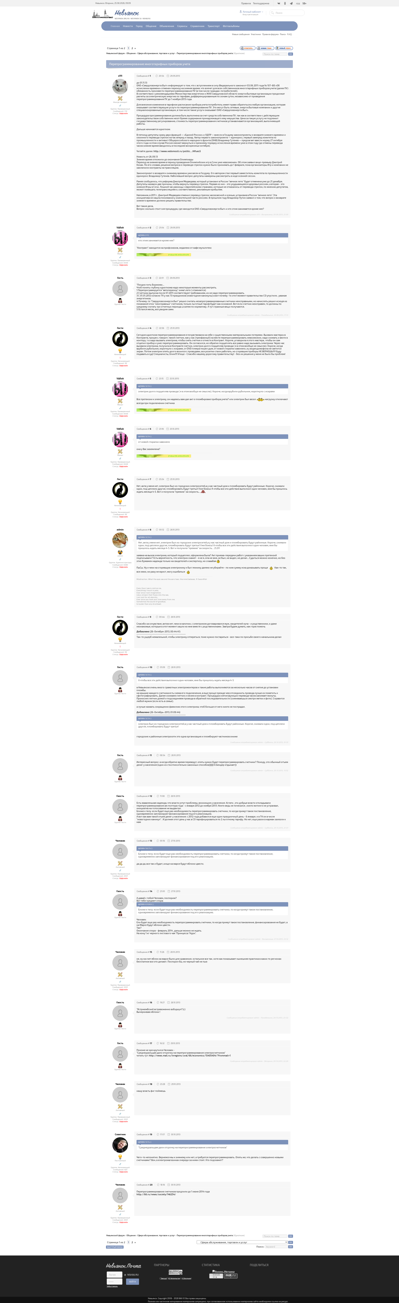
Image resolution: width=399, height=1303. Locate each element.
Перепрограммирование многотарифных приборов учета (205, 53)
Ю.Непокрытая (174, 1278)
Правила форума (270, 34)
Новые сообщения (241, 34)
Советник (120, 1134)
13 (151, 841)
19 (151, 1134)
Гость (120, 278)
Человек (120, 840)
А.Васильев (186, 1278)
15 (151, 952)
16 (151, 1002)
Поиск (283, 34)
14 (151, 891)
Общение (131, 53)
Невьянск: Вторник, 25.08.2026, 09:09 (113, 3)
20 (151, 1185)
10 (151, 667)
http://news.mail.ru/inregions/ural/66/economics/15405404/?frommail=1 (190, 1055)
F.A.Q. (289, 34)
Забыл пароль (112, 1286)
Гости (120, 328)
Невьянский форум (115, 53)
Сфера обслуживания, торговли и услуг (156, 53)
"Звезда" (163, 1278)
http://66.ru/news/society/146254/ (156, 1194)
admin (120, 529)
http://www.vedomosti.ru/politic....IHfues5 (177, 151)
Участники (256, 34)
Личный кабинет (252, 11)
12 (151, 796)
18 (151, 1084)
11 (151, 755)
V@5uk (120, 227)
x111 (120, 75)
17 (151, 1043)
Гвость (120, 796)
